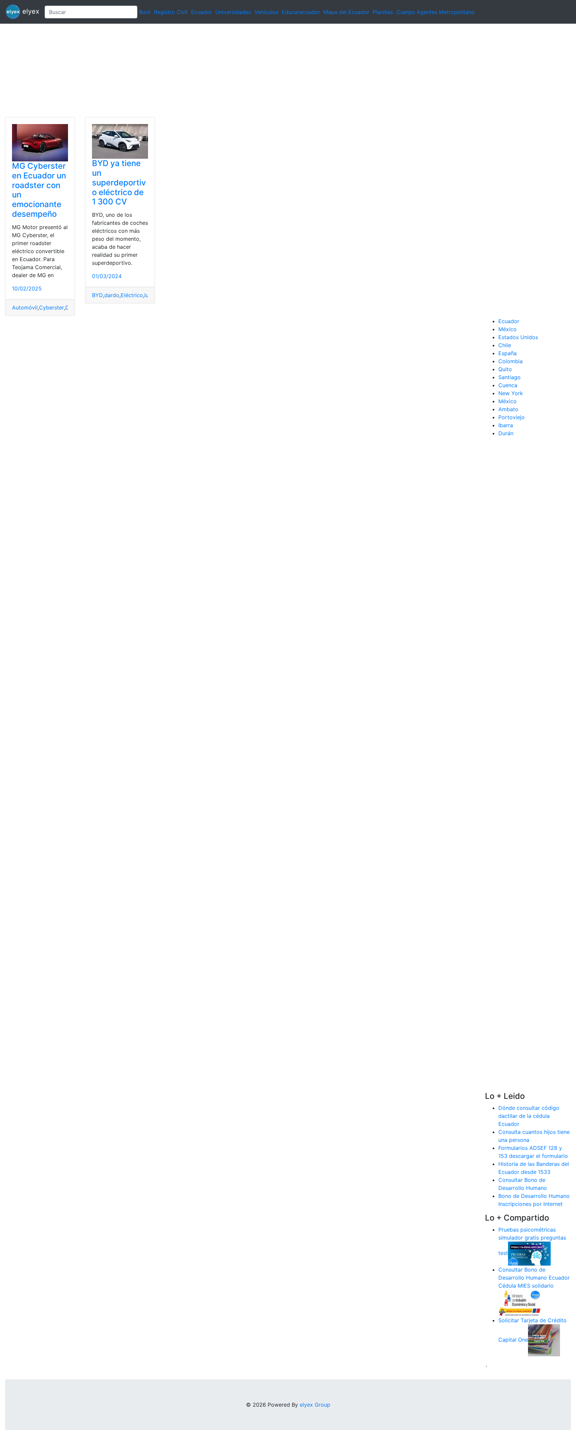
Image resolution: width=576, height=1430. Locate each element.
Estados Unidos (518, 337)
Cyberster (51, 307)
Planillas (383, 12)
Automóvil (25, 307)
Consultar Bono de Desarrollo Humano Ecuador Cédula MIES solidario (534, 1277)
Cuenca (507, 385)
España (507, 353)
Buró (145, 12)
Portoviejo (511, 417)
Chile (504, 345)
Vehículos (266, 12)
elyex (29, 11)
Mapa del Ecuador (346, 12)
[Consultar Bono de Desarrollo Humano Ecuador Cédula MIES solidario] (519, 1302)
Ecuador (201, 12)
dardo (111, 295)
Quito (505, 369)
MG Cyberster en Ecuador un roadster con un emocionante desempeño (39, 190)
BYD (97, 295)
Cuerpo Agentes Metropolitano (435, 12)
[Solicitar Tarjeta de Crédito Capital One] (544, 1339)
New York (510, 393)
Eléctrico (132, 295)
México (507, 329)
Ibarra (505, 425)
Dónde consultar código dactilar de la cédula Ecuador (528, 1116)
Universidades (233, 12)
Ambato (508, 409)
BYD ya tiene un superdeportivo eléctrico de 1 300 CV (119, 182)
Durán (505, 433)
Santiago (509, 377)
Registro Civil (171, 12)
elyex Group (315, 1404)
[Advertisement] (200, 70)
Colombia (510, 361)
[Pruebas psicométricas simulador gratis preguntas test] (529, 1253)
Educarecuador (301, 12)
